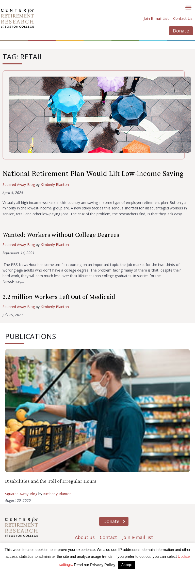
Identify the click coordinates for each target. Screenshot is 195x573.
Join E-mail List (156, 18)
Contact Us (182, 18)
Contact (108, 537)
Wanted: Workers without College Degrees (61, 235)
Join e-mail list (137, 537)
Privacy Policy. (103, 565)
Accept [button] (126, 565)
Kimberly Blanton (55, 184)
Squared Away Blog (19, 184)
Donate (181, 31)
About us (85, 537)
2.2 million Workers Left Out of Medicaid (59, 297)
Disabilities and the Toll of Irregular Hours (50, 481)
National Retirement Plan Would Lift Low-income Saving (93, 173)
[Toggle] (188, 7)
